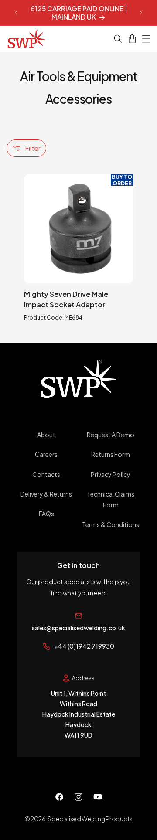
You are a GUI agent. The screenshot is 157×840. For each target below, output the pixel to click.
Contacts (46, 474)
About (46, 435)
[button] (113, 38)
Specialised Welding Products (90, 819)
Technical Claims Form (110, 499)
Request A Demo (110, 435)
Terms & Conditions (110, 524)
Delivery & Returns (46, 494)
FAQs (46, 513)
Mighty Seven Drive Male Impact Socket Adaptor (66, 299)
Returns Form (110, 454)
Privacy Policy (110, 474)
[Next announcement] (140, 12)
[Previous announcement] (16, 12)
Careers (46, 454)
